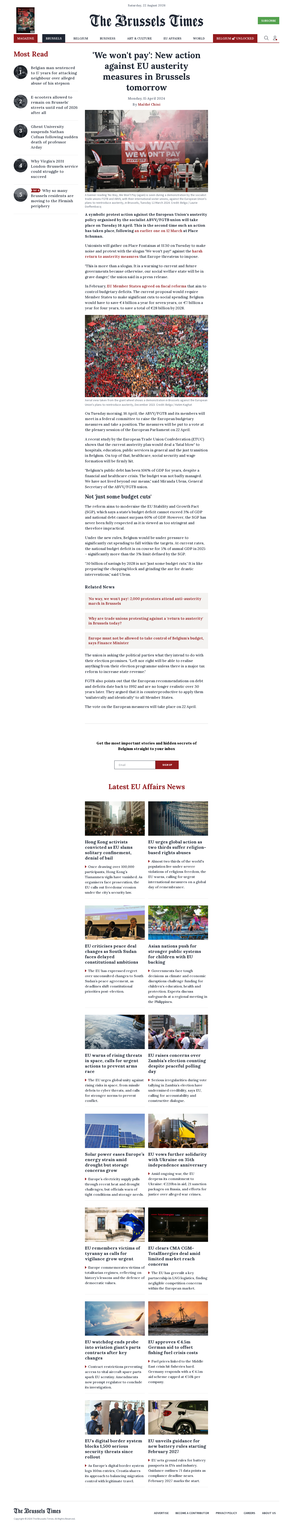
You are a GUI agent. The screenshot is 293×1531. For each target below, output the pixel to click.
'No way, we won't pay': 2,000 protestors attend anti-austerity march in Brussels (144, 601)
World (199, 38)
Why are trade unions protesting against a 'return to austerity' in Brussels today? (145, 621)
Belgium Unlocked (235, 38)
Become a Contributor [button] (192, 1513)
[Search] (266, 38)
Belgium (80, 38)
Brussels (54, 38)
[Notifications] (275, 38)
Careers (249, 1513)
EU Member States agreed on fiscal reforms (146, 286)
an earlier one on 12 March (158, 230)
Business (107, 38)
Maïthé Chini (149, 104)
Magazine (25, 38)
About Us (269, 1513)
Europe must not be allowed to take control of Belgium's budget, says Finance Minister (146, 640)
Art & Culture (139, 38)
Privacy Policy (226, 1513)
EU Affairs (172, 38)
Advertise (161, 1513)
